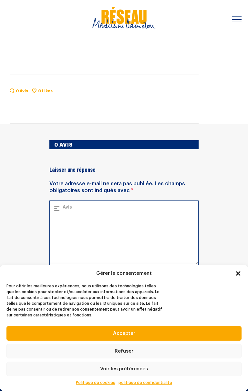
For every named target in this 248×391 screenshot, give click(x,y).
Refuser (124, 351)
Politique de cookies (95, 383)
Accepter (124, 333)
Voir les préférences (124, 368)
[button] (238, 273)
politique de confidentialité (145, 383)
